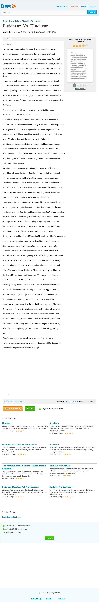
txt (67, 401)
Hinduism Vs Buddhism (60, 465)
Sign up (49, 538)
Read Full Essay (12, 408)
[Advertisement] (49, 373)
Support (92, 6)
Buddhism (54, 423)
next (93, 85)
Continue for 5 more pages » (14, 401)
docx (87, 401)
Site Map (61, 598)
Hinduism (6, 423)
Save (31, 408)
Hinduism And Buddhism (61, 487)
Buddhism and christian (11, 517)
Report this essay (80, 89)
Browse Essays (62, 6)
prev (67, 85)
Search (48, 598)
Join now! (74, 6)
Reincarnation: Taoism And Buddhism (19, 444)
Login (83, 6)
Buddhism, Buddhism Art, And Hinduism (20, 487)
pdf (76, 401)
